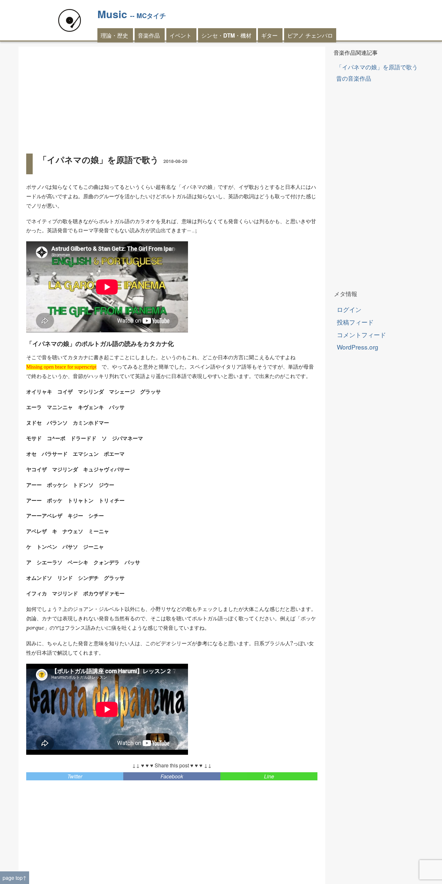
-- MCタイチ (148, 15)
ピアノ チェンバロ (310, 35)
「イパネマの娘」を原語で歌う (377, 67)
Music (112, 13)
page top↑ (15, 877)
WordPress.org (357, 346)
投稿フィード (355, 321)
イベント (181, 35)
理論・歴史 (114, 35)
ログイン (349, 309)
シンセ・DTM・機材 (226, 35)
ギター (269, 35)
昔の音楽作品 (353, 78)
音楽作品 (149, 35)
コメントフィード (361, 334)
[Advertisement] (171, 99)
